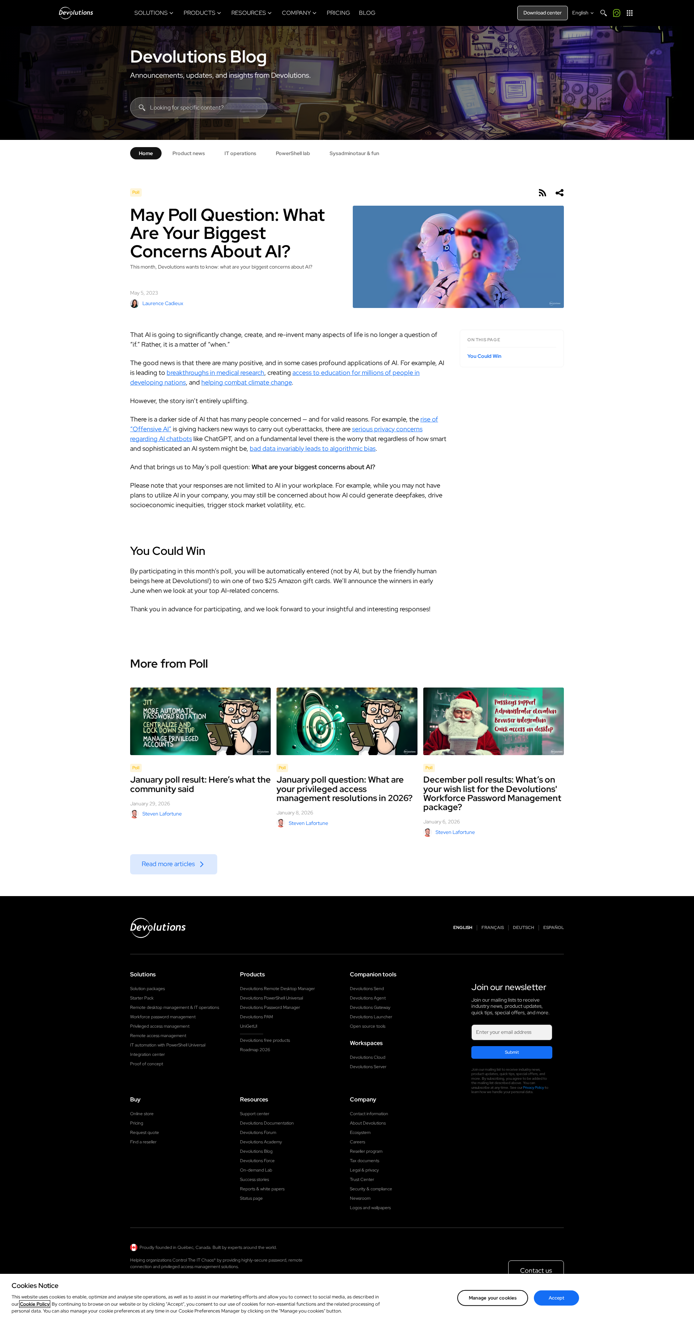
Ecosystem (360, 1132)
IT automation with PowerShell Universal (167, 1045)
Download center (542, 12)
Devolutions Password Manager (270, 1007)
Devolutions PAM (256, 1017)
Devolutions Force (257, 1161)
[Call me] (616, 13)
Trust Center (362, 1179)
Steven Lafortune (162, 813)
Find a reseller (143, 1142)
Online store (142, 1114)
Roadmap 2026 (255, 1050)
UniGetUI (248, 1026)
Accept (557, 1297)
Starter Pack (142, 998)
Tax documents (364, 1161)
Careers (357, 1142)
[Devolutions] (76, 13)
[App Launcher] (629, 13)
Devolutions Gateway (370, 1007)
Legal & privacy (364, 1170)
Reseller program (366, 1151)
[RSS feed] (542, 192)
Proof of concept (146, 1064)
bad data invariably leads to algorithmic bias (313, 448)
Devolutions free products (265, 1040)
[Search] (603, 13)
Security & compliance (371, 1189)
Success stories (254, 1179)
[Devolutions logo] (158, 928)
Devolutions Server (368, 1067)
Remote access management (158, 1036)
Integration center (147, 1054)
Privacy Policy (533, 1087)
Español (553, 927)
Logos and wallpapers (370, 1208)
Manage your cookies (493, 1297)
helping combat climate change (246, 382)
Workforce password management (163, 1017)
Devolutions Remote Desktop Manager (277, 989)
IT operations (240, 153)
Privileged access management (159, 1026)
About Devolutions (368, 1123)
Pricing (136, 1123)
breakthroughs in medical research (215, 372)
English (462, 927)
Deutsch (523, 927)
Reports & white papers (262, 1189)
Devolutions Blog (198, 56)
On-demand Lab (256, 1170)
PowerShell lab (293, 153)
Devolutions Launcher (371, 1017)
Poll (136, 192)
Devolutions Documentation (267, 1123)
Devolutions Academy (261, 1142)
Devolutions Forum (258, 1132)
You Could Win (484, 356)
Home (146, 153)
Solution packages (147, 989)
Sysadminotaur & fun (354, 153)
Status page (251, 1198)
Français (492, 927)
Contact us (536, 1270)
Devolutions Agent (368, 998)
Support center (254, 1114)
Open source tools (367, 1026)
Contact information (369, 1114)
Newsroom (360, 1198)
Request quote (144, 1132)
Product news (188, 153)
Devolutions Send (367, 989)
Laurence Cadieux (162, 303)
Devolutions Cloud (367, 1057)
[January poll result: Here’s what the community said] (200, 721)
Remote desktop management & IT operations (174, 1007)
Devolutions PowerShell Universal (271, 998)
